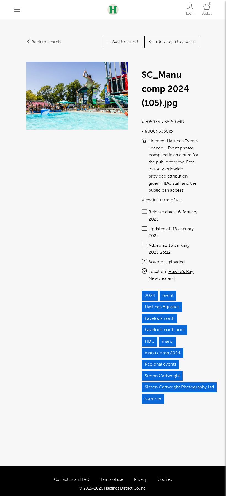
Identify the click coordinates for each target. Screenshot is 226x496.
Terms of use (112, 480)
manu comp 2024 (163, 352)
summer (153, 398)
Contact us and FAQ (72, 480)
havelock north (159, 318)
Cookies (165, 480)
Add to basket (125, 42)
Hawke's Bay (180, 271)
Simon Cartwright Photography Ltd (179, 387)
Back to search (45, 41)
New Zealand (162, 278)
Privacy (140, 480)
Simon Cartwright (162, 375)
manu (167, 341)
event (167, 295)
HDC (150, 341)
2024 (150, 295)
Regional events (160, 364)
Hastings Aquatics (162, 306)
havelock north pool (165, 329)
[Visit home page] (112, 9)
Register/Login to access (172, 42)
